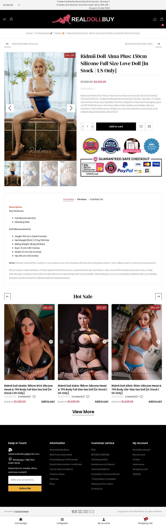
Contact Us (96, 199)
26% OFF (48, 307)
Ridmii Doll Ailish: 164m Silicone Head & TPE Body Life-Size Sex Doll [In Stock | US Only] (136, 389)
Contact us (97, 488)
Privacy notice (57, 474)
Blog (52, 483)
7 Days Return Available (103, 479)
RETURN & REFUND (100, 454)
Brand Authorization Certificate (66, 464)
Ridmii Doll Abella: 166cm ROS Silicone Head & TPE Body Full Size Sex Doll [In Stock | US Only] (28, 389)
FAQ (93, 449)
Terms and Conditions (61, 469)
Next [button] (158, 296)
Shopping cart (140, 469)
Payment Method (100, 469)
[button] (71, 108)
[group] (29, 342)
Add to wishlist (141, 126)
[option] (29, 354)
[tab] (68, 199)
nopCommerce (22, 511)
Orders (136, 459)
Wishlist (137, 474)
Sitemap (54, 479)
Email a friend (149, 126)
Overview (68, 199)
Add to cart (116, 126)
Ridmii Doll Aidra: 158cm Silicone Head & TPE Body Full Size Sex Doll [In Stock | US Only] (82, 389)
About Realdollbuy (59, 449)
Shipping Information (102, 483)
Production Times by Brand (105, 474)
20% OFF (70, 55)
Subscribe (25, 488)
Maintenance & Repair (103, 464)
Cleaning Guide (99, 459)
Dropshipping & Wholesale (64, 459)
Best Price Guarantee (61, 454)
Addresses (138, 464)
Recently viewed (141, 449)
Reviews (81, 199)
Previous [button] (7, 296)
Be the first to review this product (112, 88)
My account (139, 454)
